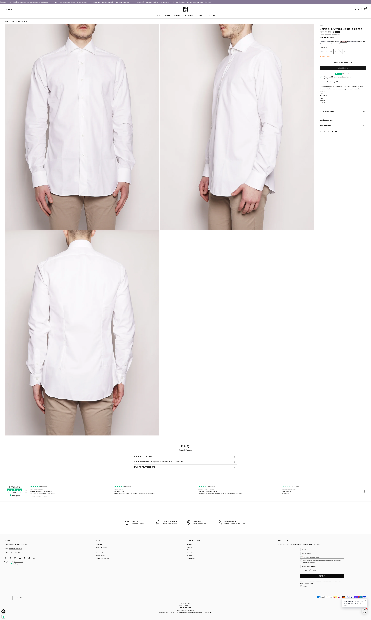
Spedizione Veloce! (138, 524)
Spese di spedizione (325, 34)
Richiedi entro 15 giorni (170, 524)
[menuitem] (158, 15)
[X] (325, 131)
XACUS (322, 25)
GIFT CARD (212, 15)
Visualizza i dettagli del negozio (333, 82)
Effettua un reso (191, 550)
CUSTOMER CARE (193, 540)
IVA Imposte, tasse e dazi (144, 467)
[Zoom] (155, 28)
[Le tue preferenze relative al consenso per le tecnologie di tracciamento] (3, 616)
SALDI (201, 15)
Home (6, 21)
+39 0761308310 (21, 544)
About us (189, 544)
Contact (189, 547)
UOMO (157, 15)
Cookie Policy (100, 553)
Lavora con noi (100, 550)
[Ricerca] (361, 9)
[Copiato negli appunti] (336, 131)
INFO (98, 540)
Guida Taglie (191, 553)
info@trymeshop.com (15, 549)
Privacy (313, 581)
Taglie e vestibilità (327, 111)
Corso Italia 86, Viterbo (18, 553)
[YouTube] (21, 558)
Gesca (205, 612)
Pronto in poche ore (200, 524)
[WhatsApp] (333, 131)
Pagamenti (99, 544)
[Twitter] (12, 558)
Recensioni (190, 556)
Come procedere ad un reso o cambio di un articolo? (158, 462)
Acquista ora (343, 68)
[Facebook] (321, 131)
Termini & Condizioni (102, 558)
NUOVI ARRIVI (190, 15)
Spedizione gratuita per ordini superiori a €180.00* (49, 2)
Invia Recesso (191, 558)
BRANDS (177, 15)
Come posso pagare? (143, 457)
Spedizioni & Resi (326, 120)
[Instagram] (16, 558)
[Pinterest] (329, 131)
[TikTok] (31, 558)
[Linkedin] (35, 558)
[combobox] (302, 557)
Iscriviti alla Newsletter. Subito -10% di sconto (89, 2)
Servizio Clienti (325, 125)
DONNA (167, 15)
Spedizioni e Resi (101, 547)
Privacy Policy (100, 556)
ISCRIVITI (322, 576)
